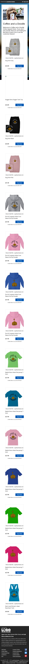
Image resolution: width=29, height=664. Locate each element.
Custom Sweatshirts (17, 651)
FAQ (2, 656)
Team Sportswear (17, 656)
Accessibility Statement (21, 662)
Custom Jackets (16, 654)
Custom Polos (16, 653)
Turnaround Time (5, 653)
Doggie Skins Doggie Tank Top (14, 99)
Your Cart (25, 1)
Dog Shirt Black (9, 138)
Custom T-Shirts (16, 649)
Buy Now (19, 66)
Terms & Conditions (13, 661)
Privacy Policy (5, 661)
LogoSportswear (10, 1)
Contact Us (3, 654)
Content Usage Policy (10, 662)
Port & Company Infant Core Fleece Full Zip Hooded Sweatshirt (13, 218)
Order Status (4, 651)
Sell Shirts (3, 649)
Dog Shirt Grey (9, 60)
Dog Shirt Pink (9, 177)
